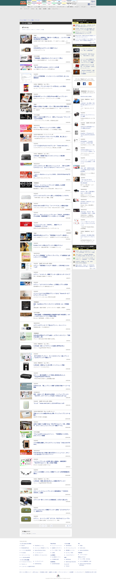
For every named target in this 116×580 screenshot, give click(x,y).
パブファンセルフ (83, 554)
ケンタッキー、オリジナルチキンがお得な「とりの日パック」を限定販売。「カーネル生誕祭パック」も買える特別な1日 (85, 259)
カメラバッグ (52, 6)
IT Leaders (23, 552)
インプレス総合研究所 (26, 550)
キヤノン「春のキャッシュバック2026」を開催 (47, 127)
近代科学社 (53, 561)
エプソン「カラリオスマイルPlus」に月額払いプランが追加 (51, 284)
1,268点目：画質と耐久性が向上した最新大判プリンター (50, 481)
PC (21, 8)
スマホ (32, 8)
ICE (79, 543)
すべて (23, 29)
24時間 (81, 22)
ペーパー (34, 533)
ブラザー (38, 29)
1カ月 (93, 22)
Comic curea (82, 548)
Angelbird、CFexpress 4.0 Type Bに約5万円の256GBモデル (88, 135)
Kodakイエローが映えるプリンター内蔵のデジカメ (48, 245)
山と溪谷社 (53, 555)
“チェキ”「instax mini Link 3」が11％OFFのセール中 (49, 403)
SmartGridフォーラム (39, 545)
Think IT (23, 545)
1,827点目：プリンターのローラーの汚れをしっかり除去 (50, 86)
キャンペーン (55, 8)
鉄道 (40, 8)
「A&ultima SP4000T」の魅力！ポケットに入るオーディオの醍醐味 (88, 72)
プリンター (83, 6)
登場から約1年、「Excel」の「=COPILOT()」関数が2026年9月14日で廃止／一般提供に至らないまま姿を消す (85, 266)
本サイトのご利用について (25, 572)
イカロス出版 (67, 543)
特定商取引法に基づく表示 (91, 572)
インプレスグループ (79, 572)
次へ (69, 525)
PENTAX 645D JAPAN (86, 96)
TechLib (67, 566)
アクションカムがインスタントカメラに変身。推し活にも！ (51, 136)
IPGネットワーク (81, 557)
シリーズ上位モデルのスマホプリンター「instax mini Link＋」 (51, 145)
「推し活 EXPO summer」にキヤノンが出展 (46, 67)
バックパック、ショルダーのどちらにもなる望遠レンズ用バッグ (88, 161)
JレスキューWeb (69, 552)
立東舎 (53, 552)
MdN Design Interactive (71, 561)
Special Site (79, 45)
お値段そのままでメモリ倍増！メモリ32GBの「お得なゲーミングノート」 (87, 66)
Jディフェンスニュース (71, 548)
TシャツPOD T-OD (56, 550)
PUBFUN (80, 552)
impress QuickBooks (84, 550)
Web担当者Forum (25, 548)
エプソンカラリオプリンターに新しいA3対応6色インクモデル (51, 195)
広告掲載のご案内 (44, 572)
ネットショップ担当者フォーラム (42, 548)
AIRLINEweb (68, 545)
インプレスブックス (39, 561)
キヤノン (33, 29)
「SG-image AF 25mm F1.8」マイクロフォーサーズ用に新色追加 (88, 181)
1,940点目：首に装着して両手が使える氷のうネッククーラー (88, 105)
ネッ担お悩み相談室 (25, 557)
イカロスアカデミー (70, 555)
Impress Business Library (40, 550)
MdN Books (68, 559)
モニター (77, 6)
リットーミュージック (57, 545)
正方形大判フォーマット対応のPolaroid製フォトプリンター (51, 96)
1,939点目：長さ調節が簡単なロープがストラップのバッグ (88, 237)
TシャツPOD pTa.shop (85, 559)
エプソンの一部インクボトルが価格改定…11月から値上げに (51, 499)
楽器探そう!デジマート (57, 548)
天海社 (81, 545)
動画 (49, 8)
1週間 (87, 22)
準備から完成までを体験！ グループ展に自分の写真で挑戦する (51, 106)
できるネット (24, 564)
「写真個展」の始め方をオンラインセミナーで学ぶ (48, 58)
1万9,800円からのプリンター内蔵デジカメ (46, 48)
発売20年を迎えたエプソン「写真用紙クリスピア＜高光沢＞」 (51, 235)
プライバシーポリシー (63, 572)
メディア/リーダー (61, 6)
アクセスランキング (81, 20)
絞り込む (26, 27)
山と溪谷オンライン (56, 557)
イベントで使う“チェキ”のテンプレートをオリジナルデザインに (88, 223)
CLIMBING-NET (55, 559)
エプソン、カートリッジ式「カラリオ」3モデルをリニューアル (52, 518)
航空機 (44, 8)
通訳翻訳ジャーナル (70, 550)
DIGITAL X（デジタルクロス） (41, 555)
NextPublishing (38, 563)
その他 (42, 29)
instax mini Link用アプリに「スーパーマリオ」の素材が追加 (51, 205)
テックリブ (66, 564)
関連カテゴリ (27, 531)
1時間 (75, 22)
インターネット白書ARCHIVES (28, 566)
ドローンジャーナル (25, 555)
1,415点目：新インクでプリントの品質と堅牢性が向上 (49, 346)
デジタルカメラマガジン (26, 561)
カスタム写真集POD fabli (85, 561)
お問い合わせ (35, 572)
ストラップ (26, 8)
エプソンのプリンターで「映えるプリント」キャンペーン (50, 325)
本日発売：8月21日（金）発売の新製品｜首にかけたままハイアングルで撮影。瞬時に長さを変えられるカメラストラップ (85, 30)
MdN (65, 557)
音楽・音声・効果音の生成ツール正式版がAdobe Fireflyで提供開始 (88, 169)
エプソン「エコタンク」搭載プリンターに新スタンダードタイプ (52, 274)
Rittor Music (53, 543)
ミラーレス (23, 6)
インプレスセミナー (39, 552)
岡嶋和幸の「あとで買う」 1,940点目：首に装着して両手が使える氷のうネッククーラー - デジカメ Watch (85, 26)
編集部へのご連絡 (53, 572)
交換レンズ (29, 6)
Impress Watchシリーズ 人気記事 (84, 246)
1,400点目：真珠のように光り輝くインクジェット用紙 (49, 365)
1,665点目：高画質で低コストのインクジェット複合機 (49, 155)
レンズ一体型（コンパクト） (40, 6)
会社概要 (71, 572)
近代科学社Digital (56, 563)
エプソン (28, 29)
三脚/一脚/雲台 (70, 6)
